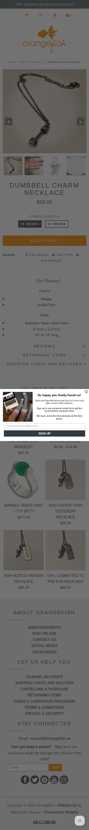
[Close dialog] (86, 391)
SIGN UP (44, 433)
